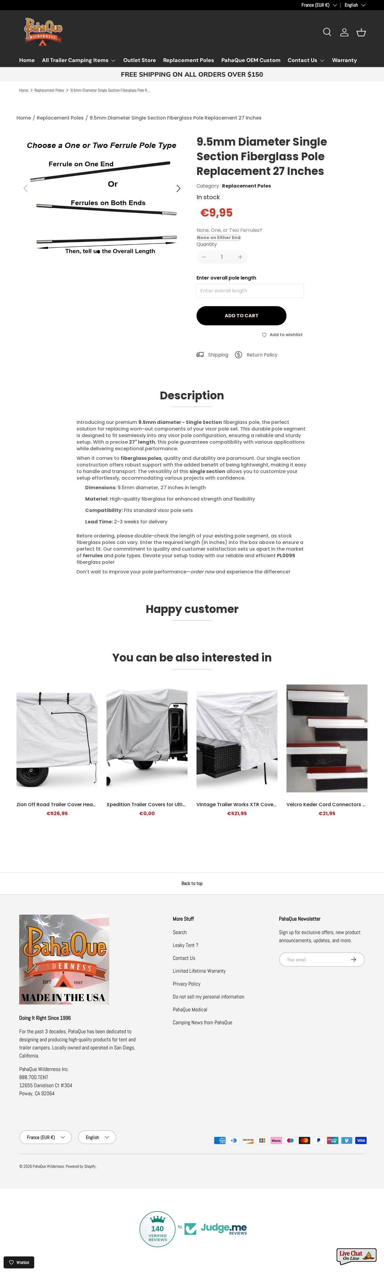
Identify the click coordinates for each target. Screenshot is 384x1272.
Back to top (192, 883)
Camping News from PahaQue (202, 1022)
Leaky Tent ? (185, 945)
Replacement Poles (188, 60)
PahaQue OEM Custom (250, 60)
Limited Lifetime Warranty (199, 970)
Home (27, 60)
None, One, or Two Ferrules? (229, 230)
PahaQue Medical (190, 1009)
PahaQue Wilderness (48, 1166)
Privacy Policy (186, 983)
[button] (361, 32)
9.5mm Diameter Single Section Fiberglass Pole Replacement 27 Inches (111, 90)
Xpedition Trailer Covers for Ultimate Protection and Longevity (182, 804)
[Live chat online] (357, 1257)
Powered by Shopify (81, 1166)
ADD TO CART (242, 315)
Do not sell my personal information (208, 996)
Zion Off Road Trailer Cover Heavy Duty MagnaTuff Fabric (85, 804)
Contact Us (302, 60)
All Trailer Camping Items (75, 60)
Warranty (344, 60)
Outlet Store (139, 60)
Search (180, 932)
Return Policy (262, 354)
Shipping (218, 354)
